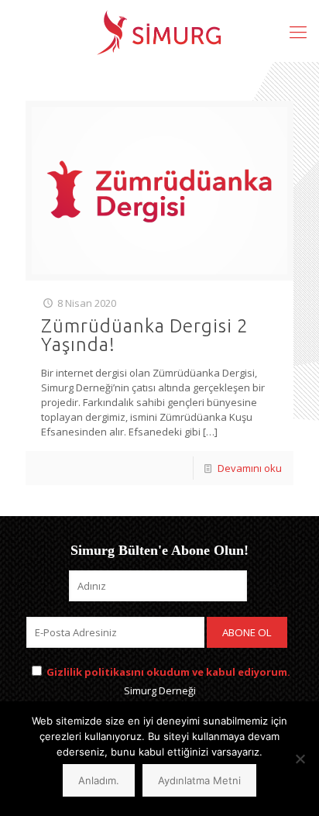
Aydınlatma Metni (199, 780)
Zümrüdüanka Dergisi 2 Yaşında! (145, 335)
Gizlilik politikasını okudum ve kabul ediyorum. (168, 672)
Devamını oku (250, 468)
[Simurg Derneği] (159, 31)
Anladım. (98, 780)
